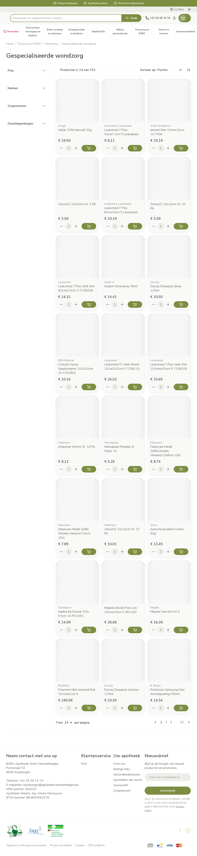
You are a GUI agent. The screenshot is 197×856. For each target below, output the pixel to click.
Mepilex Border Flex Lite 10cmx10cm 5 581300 (120, 610)
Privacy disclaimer (61, 845)
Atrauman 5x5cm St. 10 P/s (76, 447)
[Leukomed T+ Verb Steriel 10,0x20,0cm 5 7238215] (123, 335)
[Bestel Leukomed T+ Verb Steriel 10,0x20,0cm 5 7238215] (135, 387)
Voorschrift (120, 785)
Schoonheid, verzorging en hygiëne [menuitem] (34, 31)
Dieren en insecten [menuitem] (167, 31)
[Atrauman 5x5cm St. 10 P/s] (77, 417)
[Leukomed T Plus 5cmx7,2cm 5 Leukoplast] (123, 100)
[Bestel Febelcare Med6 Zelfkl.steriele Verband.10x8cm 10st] (181, 469)
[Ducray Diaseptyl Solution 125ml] (123, 660)
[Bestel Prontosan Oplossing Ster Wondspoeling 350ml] (181, 708)
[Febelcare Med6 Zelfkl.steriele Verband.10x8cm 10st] (169, 417)
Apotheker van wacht (127, 780)
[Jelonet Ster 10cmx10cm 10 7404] (169, 100)
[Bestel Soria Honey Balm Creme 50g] (181, 551)
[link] (156, 722)
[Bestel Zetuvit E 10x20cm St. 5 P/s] (89, 226)
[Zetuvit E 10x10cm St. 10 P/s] (169, 178)
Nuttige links (121, 769)
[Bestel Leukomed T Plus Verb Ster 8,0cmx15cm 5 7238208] (89, 304)
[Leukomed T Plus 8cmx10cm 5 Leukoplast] (123, 178)
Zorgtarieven (121, 791)
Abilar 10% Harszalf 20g (75, 130)
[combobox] (66, 18)
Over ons (119, 764)
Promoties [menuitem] (13, 31)
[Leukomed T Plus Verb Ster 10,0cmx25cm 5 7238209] (169, 335)
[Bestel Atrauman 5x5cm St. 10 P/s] (89, 469)
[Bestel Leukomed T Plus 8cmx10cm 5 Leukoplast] (135, 226)
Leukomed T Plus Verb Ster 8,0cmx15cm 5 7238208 (76, 288)
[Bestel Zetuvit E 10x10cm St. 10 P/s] (181, 226)
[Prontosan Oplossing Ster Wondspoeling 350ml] (169, 660)
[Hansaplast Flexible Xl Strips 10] (123, 417)
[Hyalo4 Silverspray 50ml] (123, 256)
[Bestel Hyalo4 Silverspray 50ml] (135, 304)
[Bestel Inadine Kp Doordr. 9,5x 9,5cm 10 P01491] (89, 630)
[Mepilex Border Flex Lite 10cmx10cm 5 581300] (123, 582)
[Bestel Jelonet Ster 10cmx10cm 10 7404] (181, 148)
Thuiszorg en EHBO (29, 44)
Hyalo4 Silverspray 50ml (120, 286)
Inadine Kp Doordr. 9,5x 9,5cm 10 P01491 (73, 614)
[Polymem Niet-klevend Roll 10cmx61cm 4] (77, 660)
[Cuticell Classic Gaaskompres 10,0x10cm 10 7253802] (77, 335)
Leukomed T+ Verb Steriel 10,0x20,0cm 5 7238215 (121, 366)
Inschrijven (167, 791)
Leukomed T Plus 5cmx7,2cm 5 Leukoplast (121, 132)
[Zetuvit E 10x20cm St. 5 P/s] (77, 178)
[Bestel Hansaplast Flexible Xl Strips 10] (135, 469)
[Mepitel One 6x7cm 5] (169, 582)
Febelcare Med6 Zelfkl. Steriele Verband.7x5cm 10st (74, 533)
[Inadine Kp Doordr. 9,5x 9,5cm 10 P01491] (77, 582)
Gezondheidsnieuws (126, 774)
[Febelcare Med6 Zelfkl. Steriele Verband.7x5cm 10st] (77, 499)
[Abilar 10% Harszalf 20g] (77, 100)
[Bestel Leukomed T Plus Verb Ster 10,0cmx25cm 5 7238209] (181, 387)
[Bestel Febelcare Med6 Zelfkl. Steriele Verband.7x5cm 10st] (89, 551)
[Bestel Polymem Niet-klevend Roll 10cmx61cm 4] (89, 708)
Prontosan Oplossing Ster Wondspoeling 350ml (167, 692)
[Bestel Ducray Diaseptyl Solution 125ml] (135, 708)
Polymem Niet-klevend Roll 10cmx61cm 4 (76, 692)
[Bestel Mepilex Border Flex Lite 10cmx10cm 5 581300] (135, 630)
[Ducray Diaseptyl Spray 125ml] (169, 256)
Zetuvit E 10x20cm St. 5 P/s (77, 204)
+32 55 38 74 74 (31, 781)
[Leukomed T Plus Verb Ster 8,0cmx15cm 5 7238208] (77, 256)
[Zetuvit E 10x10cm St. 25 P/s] (123, 499)
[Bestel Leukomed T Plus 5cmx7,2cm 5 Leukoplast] (135, 148)
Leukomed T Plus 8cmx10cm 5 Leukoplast (121, 210)
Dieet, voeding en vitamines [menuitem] (56, 31)
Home (9, 44)
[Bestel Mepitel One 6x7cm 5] (181, 630)
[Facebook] (180, 831)
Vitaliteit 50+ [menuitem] (100, 32)
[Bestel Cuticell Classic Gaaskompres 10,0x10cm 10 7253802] (89, 387)
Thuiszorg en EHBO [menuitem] (144, 31)
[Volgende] (188, 722)
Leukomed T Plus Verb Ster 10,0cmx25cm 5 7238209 (168, 366)
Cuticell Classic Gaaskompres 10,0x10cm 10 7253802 (75, 368)
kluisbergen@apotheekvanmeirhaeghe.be (51, 785)
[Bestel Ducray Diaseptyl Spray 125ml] (181, 304)
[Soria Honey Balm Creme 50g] (169, 499)
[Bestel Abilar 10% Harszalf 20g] (89, 148)
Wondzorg (51, 44)
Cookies (80, 845)
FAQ (84, 764)
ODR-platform (96, 845)
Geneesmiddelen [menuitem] (186, 32)
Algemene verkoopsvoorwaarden (26, 845)
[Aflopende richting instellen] (188, 70)
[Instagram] (188, 831)
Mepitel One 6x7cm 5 (165, 612)
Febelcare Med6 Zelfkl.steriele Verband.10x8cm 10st (165, 451)
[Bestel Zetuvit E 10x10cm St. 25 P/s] (135, 551)
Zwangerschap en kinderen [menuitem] (77, 31)
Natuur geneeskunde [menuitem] (122, 31)
